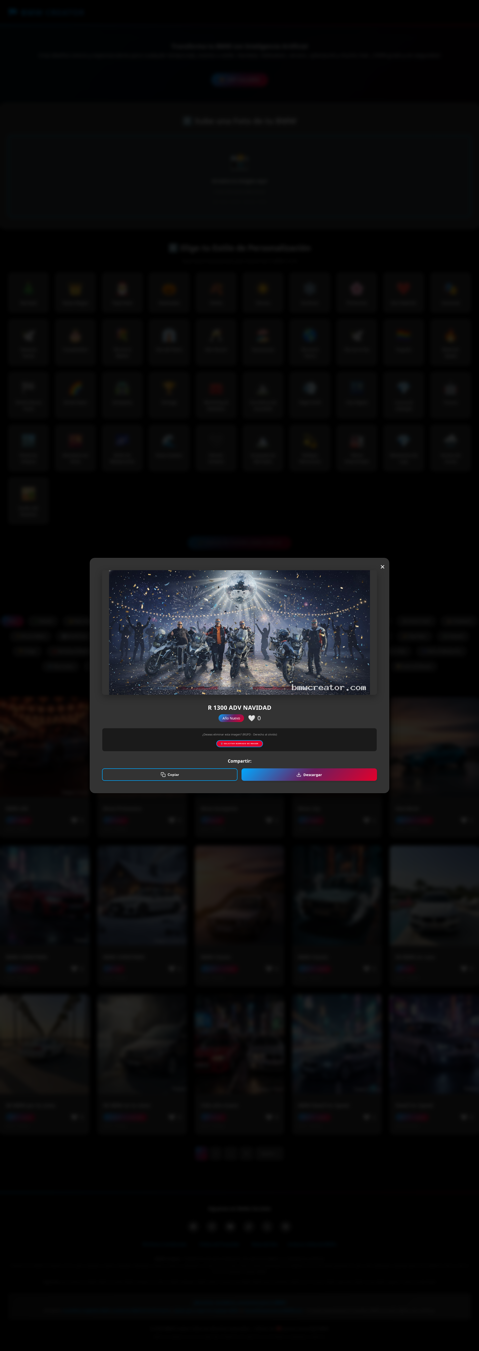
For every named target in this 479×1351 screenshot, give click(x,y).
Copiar (173, 775)
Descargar (312, 774)
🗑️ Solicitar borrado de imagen (239, 743)
